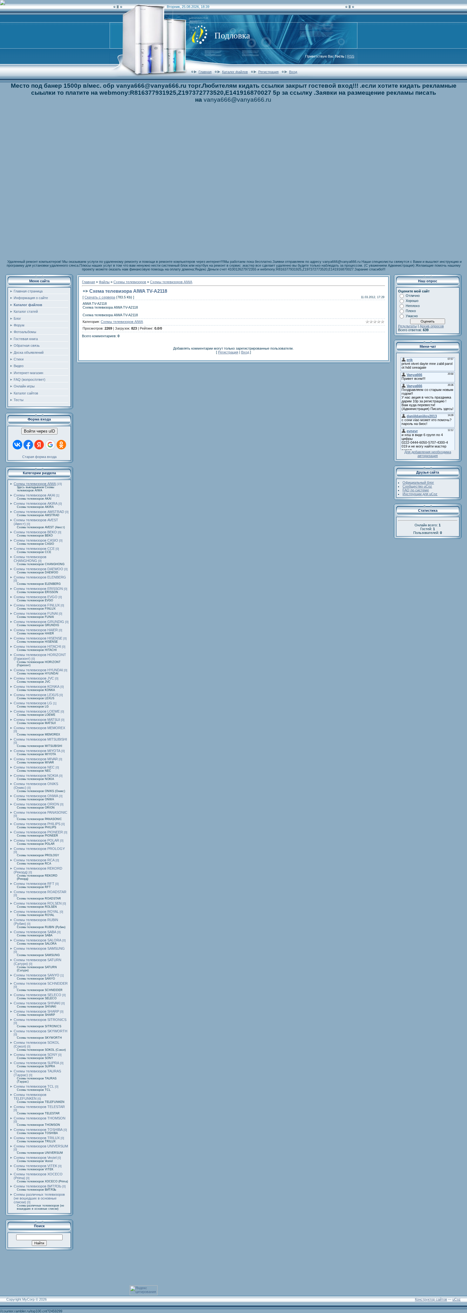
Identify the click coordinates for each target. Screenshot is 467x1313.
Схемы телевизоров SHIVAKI (37, 1003)
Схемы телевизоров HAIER (36, 630)
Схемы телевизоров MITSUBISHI (40, 739)
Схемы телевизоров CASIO (36, 540)
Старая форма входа (39, 457)
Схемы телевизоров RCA (34, 860)
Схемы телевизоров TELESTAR (39, 1107)
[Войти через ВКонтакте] (17, 444)
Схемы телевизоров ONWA (36, 796)
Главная (205, 72)
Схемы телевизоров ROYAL (36, 911)
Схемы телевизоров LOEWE (37, 711)
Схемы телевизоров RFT (34, 884)
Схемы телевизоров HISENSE (38, 638)
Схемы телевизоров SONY (35, 1055)
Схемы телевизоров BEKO (35, 532)
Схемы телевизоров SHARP (36, 1011)
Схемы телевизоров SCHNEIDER (41, 983)
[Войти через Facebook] (28, 444)
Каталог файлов (235, 72)
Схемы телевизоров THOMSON (39, 1118)
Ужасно (412, 316)
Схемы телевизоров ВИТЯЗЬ (37, 1186)
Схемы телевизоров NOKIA (36, 775)
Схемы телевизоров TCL (34, 1086)
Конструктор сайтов (431, 1299)
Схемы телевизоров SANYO (36, 975)
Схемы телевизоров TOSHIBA (38, 1130)
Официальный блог (418, 482)
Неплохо (413, 306)
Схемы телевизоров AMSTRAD (39, 512)
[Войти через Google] (50, 445)
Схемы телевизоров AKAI (34, 495)
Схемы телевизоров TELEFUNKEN (30, 1096)
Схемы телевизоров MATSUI (37, 719)
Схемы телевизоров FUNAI (36, 613)
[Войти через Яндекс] (39, 444)
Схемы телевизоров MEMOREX (39, 728)
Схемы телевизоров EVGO (36, 597)
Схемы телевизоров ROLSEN (38, 903)
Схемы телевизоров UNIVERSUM (41, 1146)
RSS (350, 56)
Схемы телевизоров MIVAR (36, 759)
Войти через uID (39, 431)
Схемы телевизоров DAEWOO (38, 569)
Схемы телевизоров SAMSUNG (39, 948)
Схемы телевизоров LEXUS (36, 695)
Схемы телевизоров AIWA (35, 484)
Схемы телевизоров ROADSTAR (40, 892)
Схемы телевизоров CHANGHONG (30, 559)
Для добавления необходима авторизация (427, 454)
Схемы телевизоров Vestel (35, 1157)
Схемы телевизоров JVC (34, 678)
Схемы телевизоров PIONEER (38, 832)
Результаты (407, 326)
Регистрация (268, 72)
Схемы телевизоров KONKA (36, 686)
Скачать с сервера (100, 297)
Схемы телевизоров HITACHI (37, 646)
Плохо (411, 311)
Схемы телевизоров (129, 282)
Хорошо (412, 301)
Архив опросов (432, 326)
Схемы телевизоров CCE (34, 549)
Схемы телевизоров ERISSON (38, 589)
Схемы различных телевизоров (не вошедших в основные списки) (39, 1198)
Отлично (413, 295)
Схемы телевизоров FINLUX (37, 605)
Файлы (104, 282)
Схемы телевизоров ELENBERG (40, 577)
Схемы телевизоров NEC (34, 767)
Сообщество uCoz (417, 486)
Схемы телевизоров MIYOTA (37, 751)
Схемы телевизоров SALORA (37, 940)
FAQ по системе (416, 490)
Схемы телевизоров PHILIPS (37, 824)
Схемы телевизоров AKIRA (36, 503)
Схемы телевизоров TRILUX (37, 1138)
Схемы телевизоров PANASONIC (40, 812)
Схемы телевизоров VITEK (35, 1166)
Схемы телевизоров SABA (35, 932)
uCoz (456, 1299)
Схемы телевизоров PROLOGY (39, 849)
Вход (293, 72)
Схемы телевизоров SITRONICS (40, 1020)
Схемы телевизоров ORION (36, 804)
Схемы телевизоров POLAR (36, 840)
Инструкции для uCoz (420, 494)
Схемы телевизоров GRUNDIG (39, 622)
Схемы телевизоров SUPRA (36, 1063)
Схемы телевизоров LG (33, 703)
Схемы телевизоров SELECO (37, 995)
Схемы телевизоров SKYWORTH (40, 1031)
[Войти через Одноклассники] (61, 444)
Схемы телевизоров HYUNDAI (38, 670)
